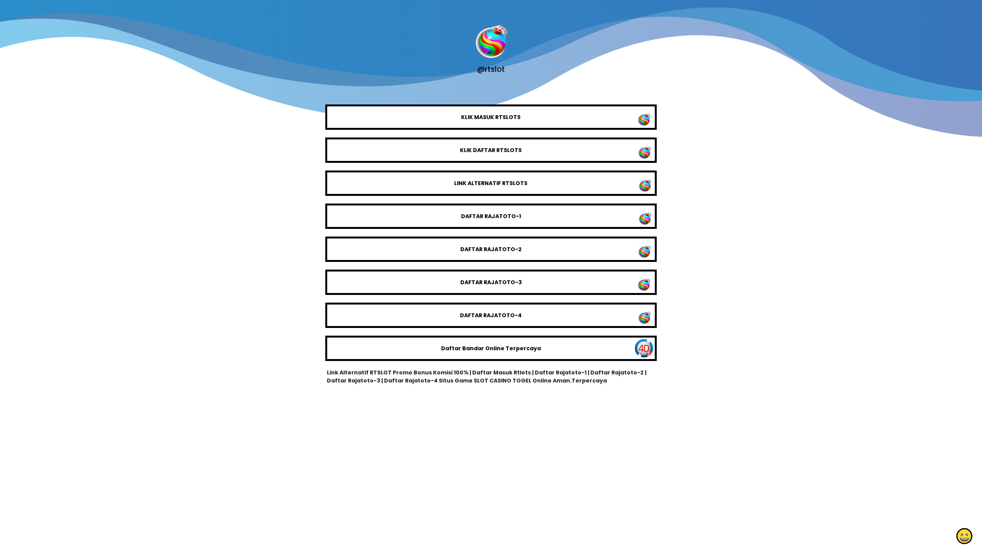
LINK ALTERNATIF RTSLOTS (490, 183)
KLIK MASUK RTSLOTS (491, 117)
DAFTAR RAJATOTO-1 (491, 216)
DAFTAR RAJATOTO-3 (491, 282)
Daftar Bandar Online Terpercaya (491, 348)
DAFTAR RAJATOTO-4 (491, 315)
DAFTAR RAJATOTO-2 (491, 249)
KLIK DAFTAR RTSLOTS (491, 150)
